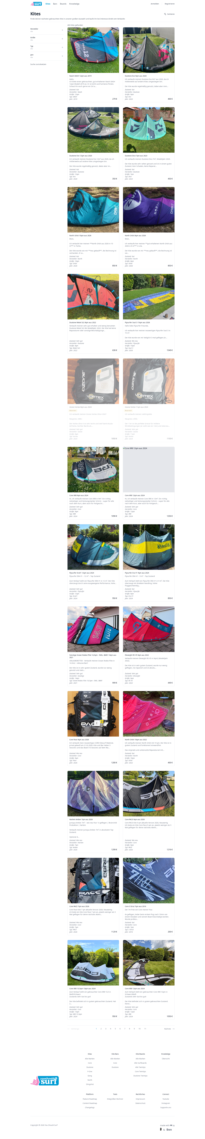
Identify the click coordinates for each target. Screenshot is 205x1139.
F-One (89, 1071)
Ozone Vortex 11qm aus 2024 (136, 407)
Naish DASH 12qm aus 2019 (80, 76)
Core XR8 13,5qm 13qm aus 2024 (82, 988)
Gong (90, 1076)
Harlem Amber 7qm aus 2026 (81, 819)
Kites (48, 3)
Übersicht (166, 1059)
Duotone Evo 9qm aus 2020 (136, 76)
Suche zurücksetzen (38, 64)
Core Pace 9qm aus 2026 (79, 739)
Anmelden (155, 4)
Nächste (167, 1029)
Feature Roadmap (90, 1099)
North (90, 1080)
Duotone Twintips (140, 1076)
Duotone (89, 1067)
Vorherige (75, 1029)
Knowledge (74, 3)
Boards (63, 3)
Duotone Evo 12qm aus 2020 (80, 156)
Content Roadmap (90, 1103)
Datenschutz (140, 1103)
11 (145, 1029)
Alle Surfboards (140, 1063)
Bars (55, 3)
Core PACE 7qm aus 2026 (79, 906)
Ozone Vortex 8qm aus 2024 (80, 407)
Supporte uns (165, 1107)
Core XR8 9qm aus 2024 (78, 495)
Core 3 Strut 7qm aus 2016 (135, 906)
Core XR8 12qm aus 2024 (135, 495)
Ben (169, 1129)
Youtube (166, 1099)
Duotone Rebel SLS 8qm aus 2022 (82, 322)
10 (139, 1029)
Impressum (140, 1099)
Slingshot (90, 1084)
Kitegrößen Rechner (115, 1099)
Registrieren (170, 4)
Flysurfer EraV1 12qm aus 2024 (81, 573)
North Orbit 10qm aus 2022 (136, 739)
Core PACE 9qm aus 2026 (135, 819)
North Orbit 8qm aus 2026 (135, 235)
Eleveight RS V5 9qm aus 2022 (137, 655)
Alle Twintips (140, 1067)
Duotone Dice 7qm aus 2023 (136, 156)
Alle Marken (90, 1059)
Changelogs (90, 1107)
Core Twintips (140, 1071)
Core (90, 1063)
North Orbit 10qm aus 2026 (80, 235)
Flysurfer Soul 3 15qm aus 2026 (137, 322)
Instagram (166, 1103)
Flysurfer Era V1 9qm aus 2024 (137, 573)
